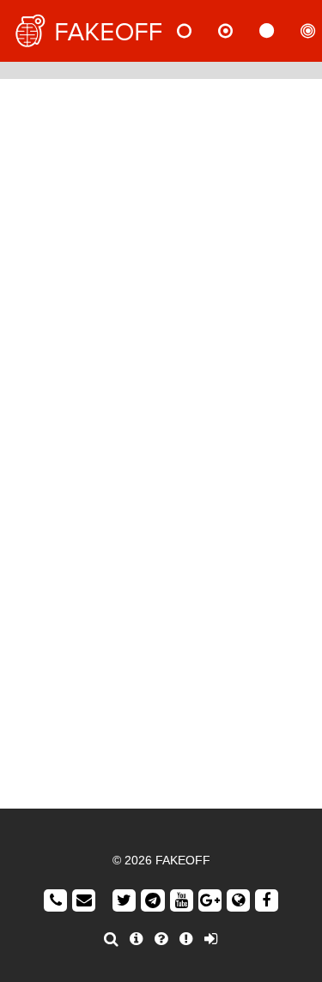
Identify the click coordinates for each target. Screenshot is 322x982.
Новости (198, 30)
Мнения (239, 30)
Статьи (281, 30)
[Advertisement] (161, 257)
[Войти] (210, 939)
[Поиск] (111, 939)
